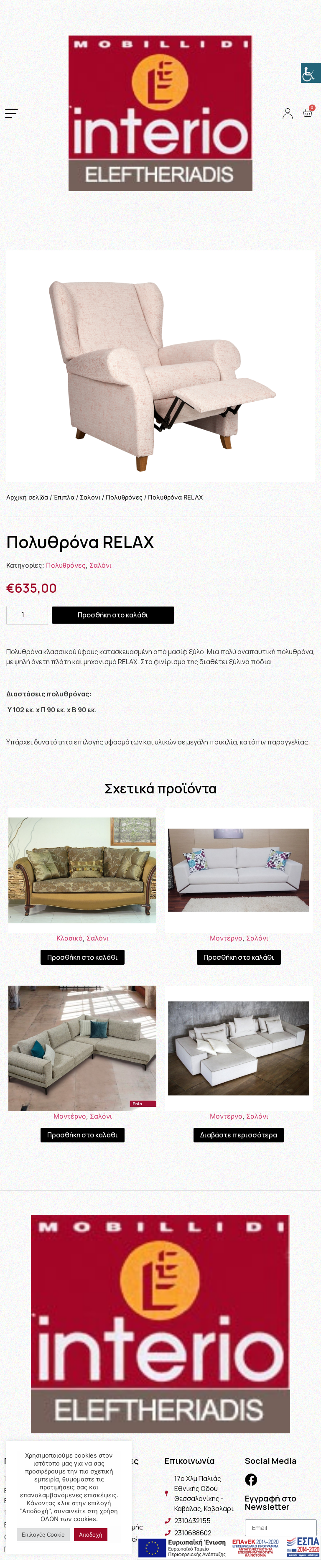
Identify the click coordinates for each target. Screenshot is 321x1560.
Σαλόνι (90, 497)
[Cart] (307, 112)
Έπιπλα (64, 497)
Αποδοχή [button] (90, 1534)
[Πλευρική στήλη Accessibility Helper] (311, 73)
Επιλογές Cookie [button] (43, 1534)
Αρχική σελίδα (27, 497)
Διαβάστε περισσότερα (238, 1134)
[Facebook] (251, 1479)
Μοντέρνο (226, 938)
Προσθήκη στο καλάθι (113, 614)
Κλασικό (69, 938)
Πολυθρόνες (124, 497)
